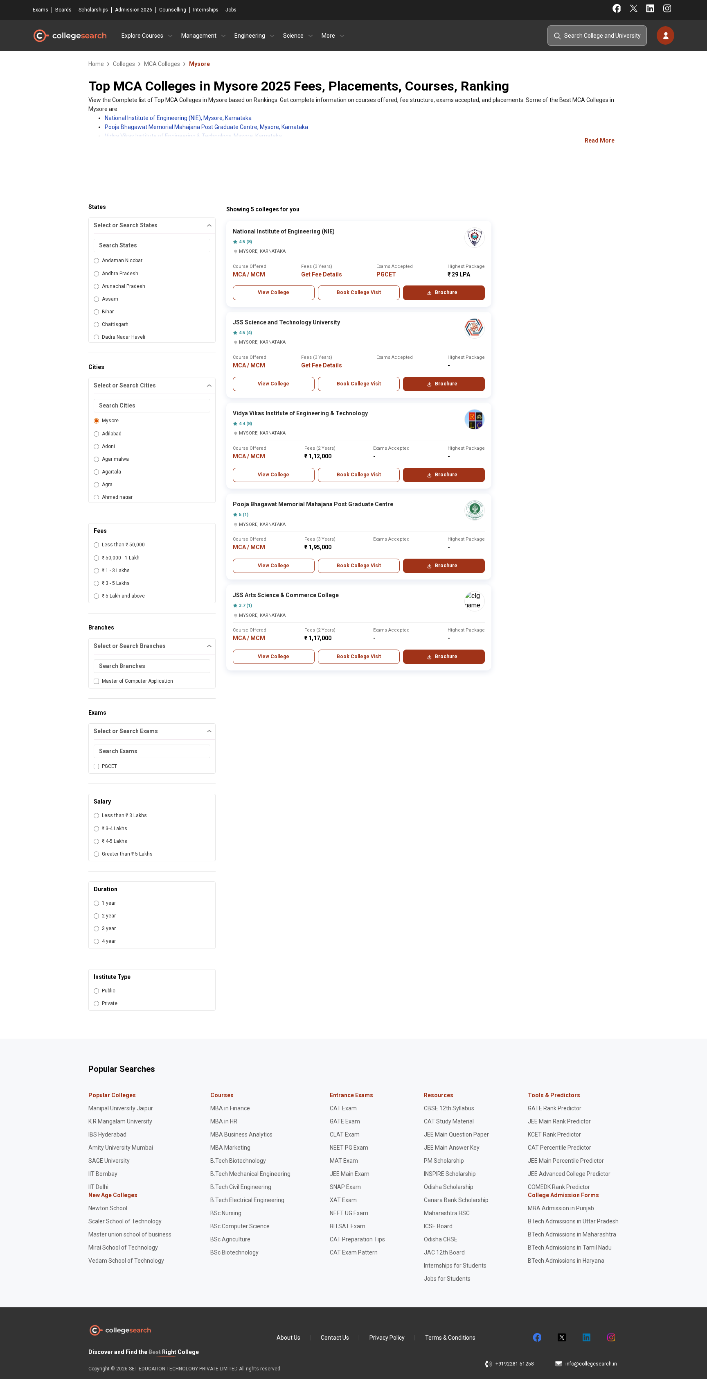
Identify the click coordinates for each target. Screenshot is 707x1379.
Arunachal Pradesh (123, 286)
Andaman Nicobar (122, 260)
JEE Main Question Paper (456, 1134)
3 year (109, 928)
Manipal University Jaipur (120, 1108)
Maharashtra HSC (447, 1213)
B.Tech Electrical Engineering (247, 1200)
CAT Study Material (449, 1121)
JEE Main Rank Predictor (559, 1121)
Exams (40, 10)
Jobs (230, 10)
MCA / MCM (249, 274)
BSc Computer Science (240, 1226)
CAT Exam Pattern (354, 1252)
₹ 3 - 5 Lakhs (116, 583)
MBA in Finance (230, 1108)
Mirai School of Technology (123, 1247)
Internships (205, 10)
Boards (63, 10)
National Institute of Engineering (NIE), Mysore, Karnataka (178, 118)
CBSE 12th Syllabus (449, 1108)
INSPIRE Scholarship (450, 1174)
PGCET (109, 766)
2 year (109, 916)
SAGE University (109, 1160)
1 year (109, 903)
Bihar (108, 312)
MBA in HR (223, 1121)
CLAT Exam (345, 1134)
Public (108, 991)
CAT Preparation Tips (357, 1239)
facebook (536, 1337)
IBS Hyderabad (107, 1134)
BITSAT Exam (347, 1226)
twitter (561, 1337)
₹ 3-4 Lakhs (114, 828)
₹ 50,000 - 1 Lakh (121, 558)
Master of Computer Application (137, 681)
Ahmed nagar (117, 497)
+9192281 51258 (514, 1364)
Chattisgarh (115, 324)
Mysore (110, 420)
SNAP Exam (345, 1187)
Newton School (107, 1208)
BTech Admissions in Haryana (566, 1260)
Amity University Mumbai (120, 1147)
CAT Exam (343, 1108)
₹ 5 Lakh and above (123, 596)
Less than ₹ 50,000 (123, 545)
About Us (288, 1337)
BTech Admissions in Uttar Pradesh (573, 1221)
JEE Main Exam (349, 1174)
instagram (610, 1337)
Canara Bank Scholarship (456, 1200)
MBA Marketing (230, 1147)
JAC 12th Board (444, 1252)
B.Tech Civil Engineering (240, 1187)
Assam (110, 299)
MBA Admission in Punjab (561, 1208)
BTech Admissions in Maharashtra (572, 1234)
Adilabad (112, 434)
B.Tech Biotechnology (238, 1160)
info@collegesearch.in (591, 1364)
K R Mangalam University (120, 1121)
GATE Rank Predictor (554, 1108)
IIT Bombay (102, 1174)
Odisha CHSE (440, 1239)
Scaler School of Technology (125, 1221)
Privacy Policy (387, 1337)
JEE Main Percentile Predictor (566, 1160)
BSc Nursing (225, 1213)
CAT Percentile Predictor (559, 1147)
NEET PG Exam (349, 1147)
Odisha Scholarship (448, 1187)
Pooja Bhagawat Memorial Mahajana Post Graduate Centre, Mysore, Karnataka (206, 127)
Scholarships (93, 10)
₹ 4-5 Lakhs (114, 841)
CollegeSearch (69, 35)
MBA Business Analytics (241, 1134)
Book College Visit (359, 292)
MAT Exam (344, 1160)
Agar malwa (115, 459)
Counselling (172, 10)
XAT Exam (343, 1200)
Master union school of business (129, 1234)
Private (109, 1003)
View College (273, 292)
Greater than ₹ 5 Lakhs (127, 854)
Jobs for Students (447, 1278)
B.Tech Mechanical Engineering (250, 1174)
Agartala (111, 472)
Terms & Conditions (450, 1337)
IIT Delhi (98, 1187)
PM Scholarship (444, 1160)
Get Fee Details (321, 274)
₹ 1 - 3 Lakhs (116, 570)
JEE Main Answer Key (452, 1147)
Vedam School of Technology (126, 1260)
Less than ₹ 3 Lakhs (124, 815)
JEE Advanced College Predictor (569, 1174)
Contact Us (335, 1337)
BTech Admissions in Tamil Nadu (570, 1247)
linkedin (585, 1337)
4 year (109, 941)
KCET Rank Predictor (554, 1134)
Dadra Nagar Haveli (123, 337)
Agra (107, 484)
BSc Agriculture (230, 1239)
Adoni (108, 446)
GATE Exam (345, 1121)
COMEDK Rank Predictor (559, 1187)
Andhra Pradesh (120, 273)
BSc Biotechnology (234, 1252)
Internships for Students (455, 1265)
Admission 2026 (133, 10)
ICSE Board (438, 1226)
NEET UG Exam (349, 1213)
